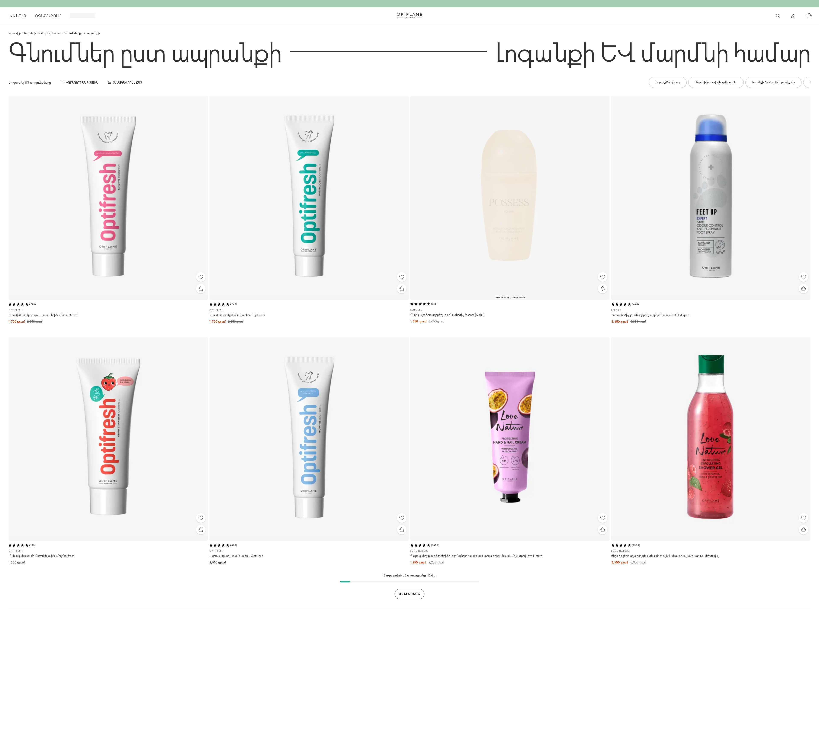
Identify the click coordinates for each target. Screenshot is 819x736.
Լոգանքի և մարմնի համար (42, 33)
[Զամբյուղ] (809, 15)
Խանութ (18, 15)
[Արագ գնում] (201, 288)
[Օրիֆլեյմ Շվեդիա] (409, 15)
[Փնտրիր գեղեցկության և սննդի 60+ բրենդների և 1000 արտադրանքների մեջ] (777, 16)
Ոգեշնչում (48, 15)
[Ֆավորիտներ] (201, 277)
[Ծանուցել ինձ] (602, 288)
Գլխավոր (15, 33)
